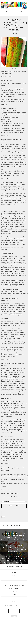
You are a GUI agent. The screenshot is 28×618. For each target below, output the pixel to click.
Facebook (14, 598)
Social (14, 582)
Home (14, 575)
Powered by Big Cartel (14, 616)
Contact (14, 591)
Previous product (10, 566)
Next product (19, 566)
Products (8, 11)
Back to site (14, 610)
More (21, 11)
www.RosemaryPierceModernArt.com (14, 585)
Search (14, 601)
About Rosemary (14, 588)
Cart (15, 11)
